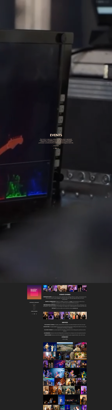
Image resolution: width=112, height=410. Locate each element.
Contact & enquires (56, 145)
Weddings (34, 304)
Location (34, 308)
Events (34, 305)
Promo (34, 309)
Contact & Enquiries (34, 311)
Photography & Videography (34, 302)
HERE (67, 339)
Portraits (34, 306)
